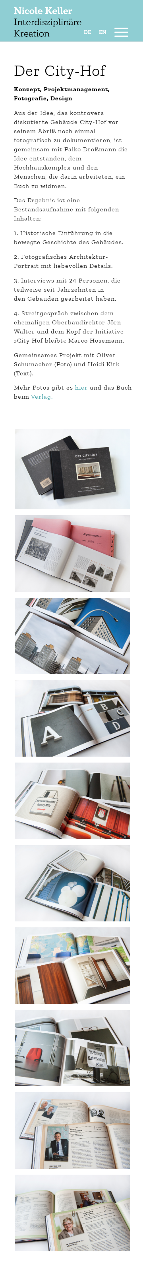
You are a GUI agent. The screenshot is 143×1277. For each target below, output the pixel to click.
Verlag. (42, 396)
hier (81, 387)
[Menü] (117, 31)
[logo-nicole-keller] (59, 31)
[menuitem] (117, 31)
